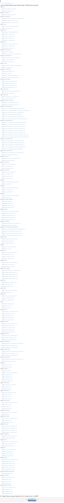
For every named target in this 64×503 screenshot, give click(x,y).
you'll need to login (35, 499)
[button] (0, 0)
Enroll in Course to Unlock (32, 500)
